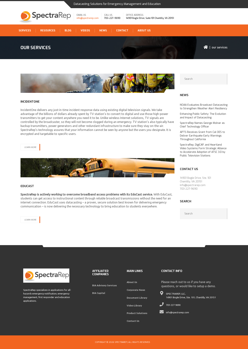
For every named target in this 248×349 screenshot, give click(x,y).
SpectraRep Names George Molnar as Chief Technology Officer (202, 124)
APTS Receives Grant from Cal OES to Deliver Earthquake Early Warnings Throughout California (202, 135)
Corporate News (136, 290)
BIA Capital (98, 293)
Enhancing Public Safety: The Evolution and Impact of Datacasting (203, 115)
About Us (144, 30)
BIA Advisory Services (104, 285)
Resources (47, 30)
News (103, 30)
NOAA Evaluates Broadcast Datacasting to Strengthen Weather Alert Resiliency (203, 106)
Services (25, 30)
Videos (85, 30)
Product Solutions (137, 313)
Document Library (137, 297)
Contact (122, 30)
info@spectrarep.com (88, 18)
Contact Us (133, 321)
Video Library (134, 305)
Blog (68, 30)
